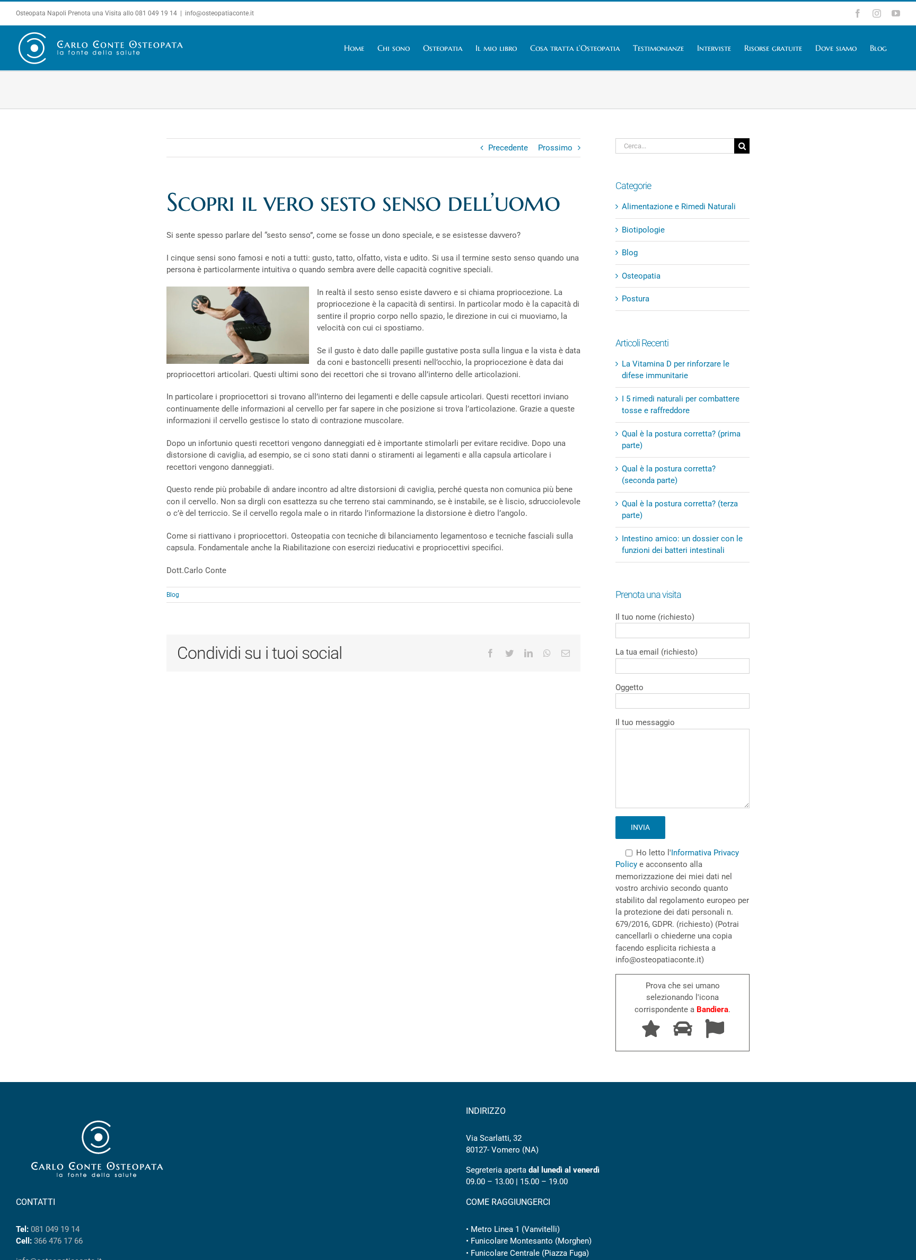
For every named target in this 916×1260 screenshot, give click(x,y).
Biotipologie (643, 230)
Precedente (508, 148)
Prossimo (555, 148)
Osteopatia (641, 276)
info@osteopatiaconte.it (219, 13)
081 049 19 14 (156, 13)
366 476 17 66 (58, 1241)
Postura (635, 298)
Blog (172, 594)
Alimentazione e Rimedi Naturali (679, 206)
